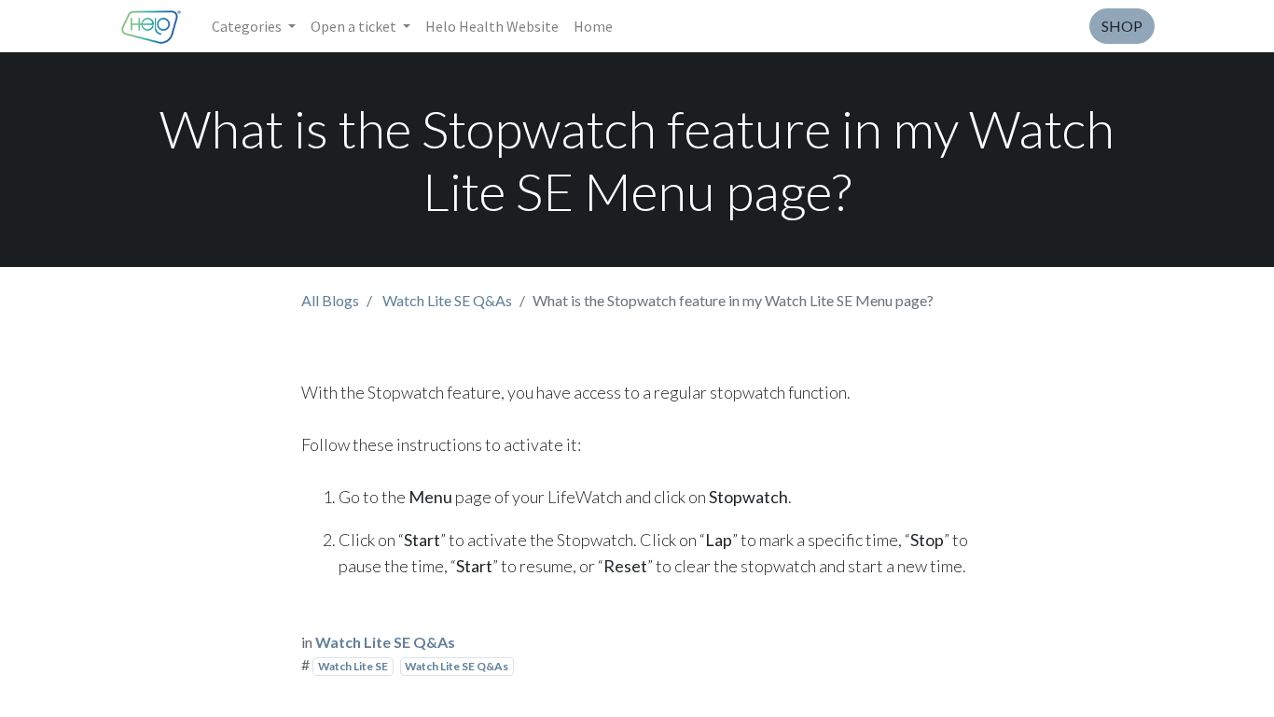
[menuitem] (492, 26)
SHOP (1121, 26)
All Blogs (330, 300)
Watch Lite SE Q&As (447, 300)
